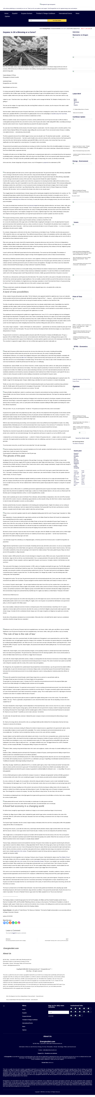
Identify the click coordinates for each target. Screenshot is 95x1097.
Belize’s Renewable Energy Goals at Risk (81, 150)
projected (45, 162)
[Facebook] (4, 922)
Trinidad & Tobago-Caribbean (45, 13)
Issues (76, 222)
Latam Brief (77, 93)
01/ (66, 28)
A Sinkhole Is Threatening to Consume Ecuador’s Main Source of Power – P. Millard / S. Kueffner (82, 338)
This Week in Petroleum (78, 443)
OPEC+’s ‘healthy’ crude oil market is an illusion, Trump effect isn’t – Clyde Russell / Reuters (82, 326)
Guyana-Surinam (26, 13)
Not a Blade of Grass (64, 857)
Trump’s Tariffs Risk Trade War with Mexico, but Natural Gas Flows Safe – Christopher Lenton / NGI (76, 478)
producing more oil (17, 199)
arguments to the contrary (20, 851)
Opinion (7, 16)
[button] (89, 15)
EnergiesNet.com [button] (28, 8)
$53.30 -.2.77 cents (86, 28)
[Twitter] (7, 922)
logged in (14, 933)
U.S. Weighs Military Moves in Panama (81, 109)
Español (14, 13)
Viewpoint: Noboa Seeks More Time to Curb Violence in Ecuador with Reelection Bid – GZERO (82, 332)
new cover (20, 861)
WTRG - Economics (81, 346)
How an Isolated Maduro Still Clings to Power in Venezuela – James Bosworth (22, 999)
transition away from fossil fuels (59, 113)
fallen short (24, 357)
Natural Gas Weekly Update (82, 438)
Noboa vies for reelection (78, 112)
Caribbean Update (79, 117)
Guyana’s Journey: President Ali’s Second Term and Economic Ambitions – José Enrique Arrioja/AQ (76, 460)
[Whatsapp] (16, 922)
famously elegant (33, 205)
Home (6, 13)
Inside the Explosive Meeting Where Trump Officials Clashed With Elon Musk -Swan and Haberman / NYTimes (82, 253)
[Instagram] (19, 922)
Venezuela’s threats (39, 861)
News (77, 13)
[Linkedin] (13, 922)
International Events (65, 13)
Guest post (78, 451)
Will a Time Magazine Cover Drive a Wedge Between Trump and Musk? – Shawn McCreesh (82, 259)
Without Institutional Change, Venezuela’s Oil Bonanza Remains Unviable (81, 192)
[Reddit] (10, 922)
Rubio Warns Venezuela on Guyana (76, 102)
